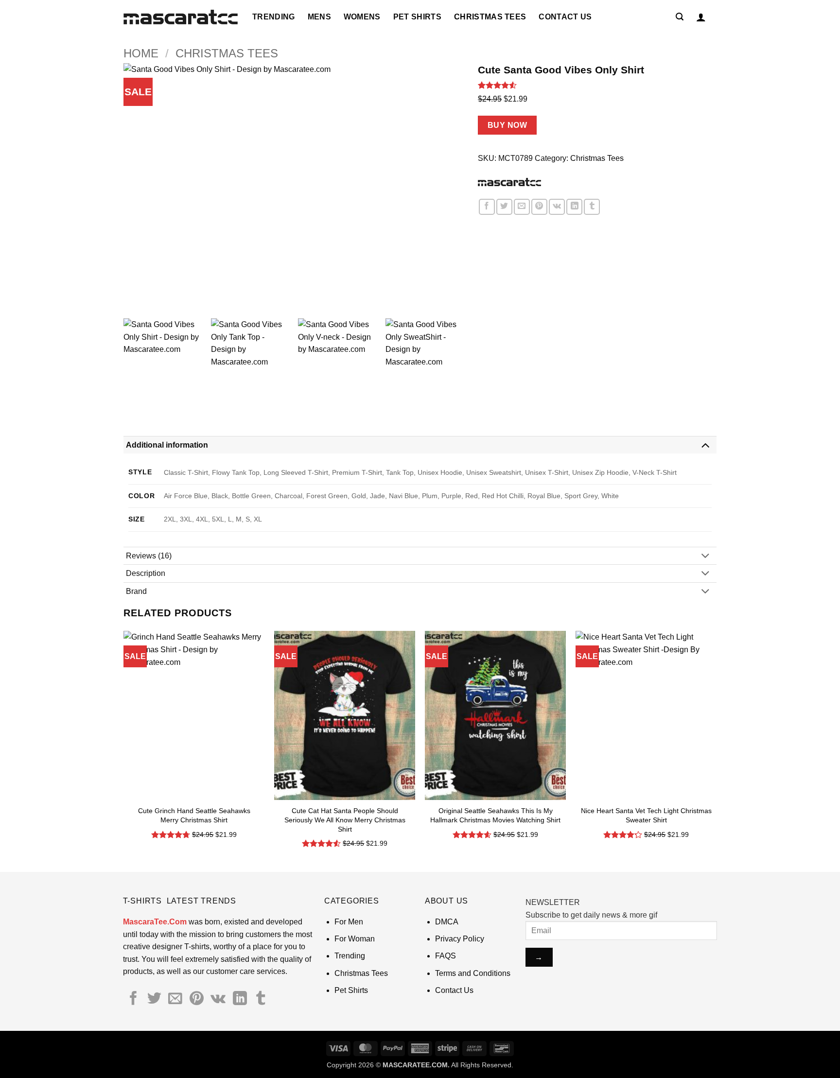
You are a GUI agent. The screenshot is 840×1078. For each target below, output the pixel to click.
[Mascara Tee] (509, 182)
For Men (348, 922)
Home (140, 53)
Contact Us (565, 17)
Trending (273, 17)
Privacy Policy (459, 939)
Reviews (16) (149, 556)
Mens (319, 17)
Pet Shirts (417, 17)
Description (145, 573)
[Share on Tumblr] (592, 207)
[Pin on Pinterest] (539, 207)
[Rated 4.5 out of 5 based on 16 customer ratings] (597, 85)
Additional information (167, 445)
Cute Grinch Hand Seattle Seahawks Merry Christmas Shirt (194, 815)
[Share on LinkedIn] (574, 207)
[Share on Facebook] (487, 207)
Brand (136, 591)
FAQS (445, 956)
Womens (362, 17)
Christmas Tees (490, 17)
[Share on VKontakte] (557, 207)
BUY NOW (507, 125)
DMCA (446, 922)
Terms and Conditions (472, 973)
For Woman (354, 939)
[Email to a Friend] (522, 207)
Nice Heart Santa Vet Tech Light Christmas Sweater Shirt (646, 815)
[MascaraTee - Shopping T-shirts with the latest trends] (180, 17)
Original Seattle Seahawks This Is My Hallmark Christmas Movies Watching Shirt (495, 815)
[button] (679, 16)
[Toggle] (705, 444)
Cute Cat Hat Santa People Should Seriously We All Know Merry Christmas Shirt (344, 820)
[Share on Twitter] (504, 207)
